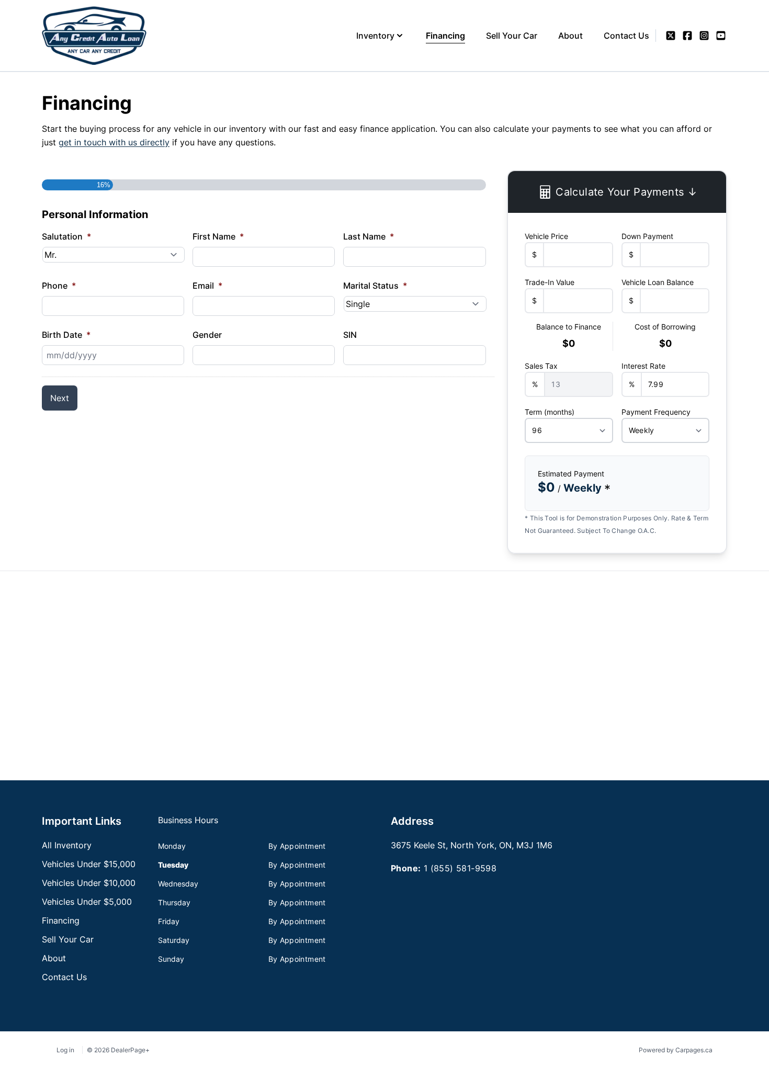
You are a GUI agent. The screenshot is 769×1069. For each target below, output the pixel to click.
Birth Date (66, 334)
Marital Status (375, 285)
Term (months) (549, 411)
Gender (207, 334)
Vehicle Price (546, 236)
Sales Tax (541, 365)
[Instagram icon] (704, 35)
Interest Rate (643, 365)
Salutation (66, 236)
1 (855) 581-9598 (460, 868)
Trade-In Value (549, 282)
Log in (65, 1050)
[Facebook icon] (687, 35)
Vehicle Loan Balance (657, 282)
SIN (350, 334)
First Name (218, 236)
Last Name (368, 236)
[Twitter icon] (670, 35)
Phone (59, 285)
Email (207, 285)
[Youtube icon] (721, 35)
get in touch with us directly (114, 142)
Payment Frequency (656, 411)
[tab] (188, 825)
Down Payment (647, 236)
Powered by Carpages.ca (676, 1050)
